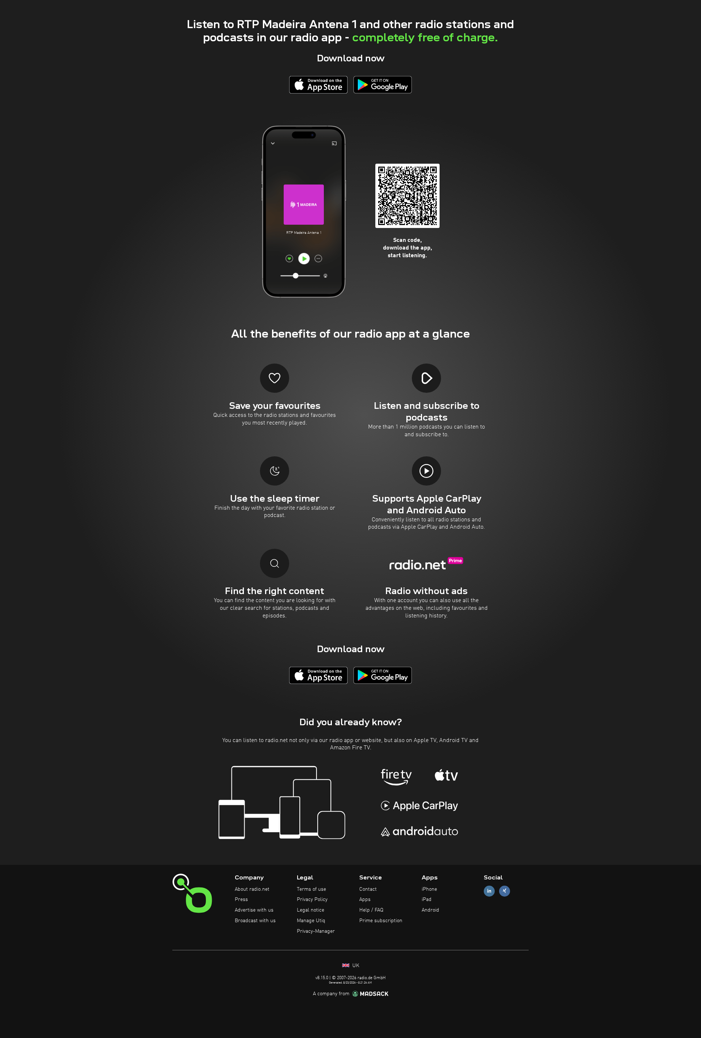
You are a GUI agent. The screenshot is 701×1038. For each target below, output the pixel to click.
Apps (365, 899)
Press (241, 899)
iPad (427, 899)
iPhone (429, 889)
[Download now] (318, 84)
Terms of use (311, 889)
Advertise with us (254, 910)
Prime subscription (380, 920)
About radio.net (252, 889)
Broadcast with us (255, 920)
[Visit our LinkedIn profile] (489, 891)
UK (355, 965)
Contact (368, 889)
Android (430, 910)
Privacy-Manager (316, 931)
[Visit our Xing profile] (504, 891)
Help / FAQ (371, 910)
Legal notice (310, 910)
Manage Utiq (311, 920)
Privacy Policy (312, 899)
